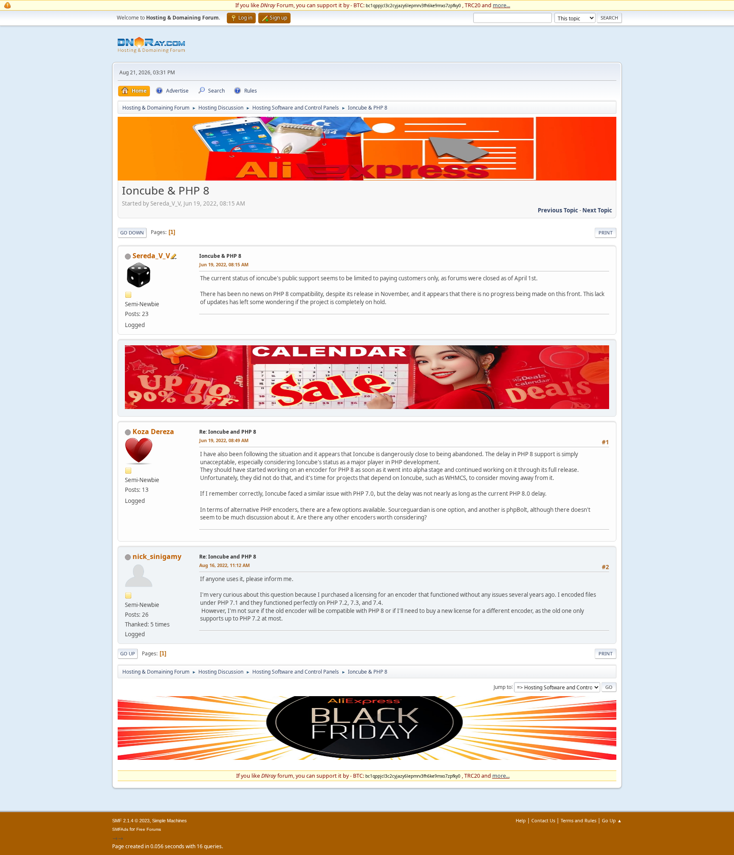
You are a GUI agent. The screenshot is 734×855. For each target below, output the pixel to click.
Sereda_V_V (151, 255)
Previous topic (558, 210)
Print (605, 232)
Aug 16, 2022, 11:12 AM (224, 565)
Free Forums (148, 829)
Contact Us (543, 820)
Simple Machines (169, 820)
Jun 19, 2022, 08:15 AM (223, 264)
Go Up (127, 653)
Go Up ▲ (612, 820)
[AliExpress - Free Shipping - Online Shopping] (367, 178)
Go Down (132, 232)
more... (501, 5)
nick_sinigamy (157, 556)
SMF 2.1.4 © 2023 (131, 820)
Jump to (502, 686)
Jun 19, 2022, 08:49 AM (223, 440)
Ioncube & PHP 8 (220, 256)
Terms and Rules (578, 820)
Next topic (597, 210)
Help (521, 820)
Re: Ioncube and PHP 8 (227, 431)
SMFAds (120, 829)
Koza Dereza (153, 431)
